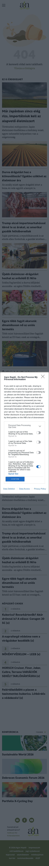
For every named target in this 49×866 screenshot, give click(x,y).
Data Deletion (9, 489)
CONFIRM (15, 479)
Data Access (24, 489)
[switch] (38, 432)
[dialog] (24, 433)
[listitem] (24, 426)
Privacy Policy (40, 489)
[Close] (43, 377)
